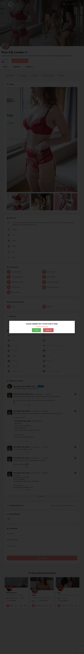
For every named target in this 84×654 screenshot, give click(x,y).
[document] (42, 327)
